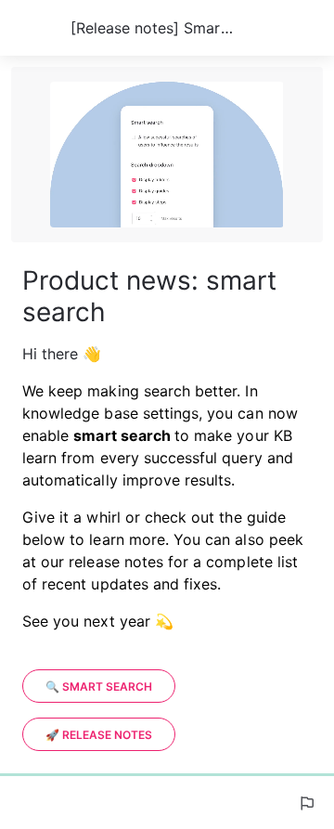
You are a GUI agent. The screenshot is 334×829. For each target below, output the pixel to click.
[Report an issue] (306, 803)
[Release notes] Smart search (154, 28)
